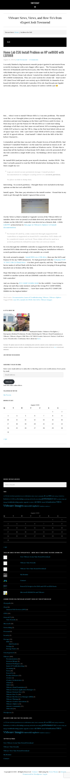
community (41, 496)
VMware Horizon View (14, 692)
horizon (6, 499)
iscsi (16, 499)
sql (65, 499)
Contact (23, 580)
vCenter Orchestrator (14, 680)
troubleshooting (13, 502)
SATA (38, 300)
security (59, 499)
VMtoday (35, 3)
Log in (45, 774)
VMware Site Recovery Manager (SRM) (19, 697)
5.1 (6, 496)
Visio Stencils (10, 620)
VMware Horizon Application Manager (19, 690)
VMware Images (46, 300)
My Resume (24, 574)
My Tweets (7, 395)
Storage (6, 639)
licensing (20, 499)
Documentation (18, 297)
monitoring (26, 499)
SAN (55, 499)
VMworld (9, 708)
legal (55, 347)
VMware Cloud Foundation (15, 687)
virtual (43, 502)
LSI (26, 300)
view (39, 502)
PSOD (30, 300)
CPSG (5, 613)
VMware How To (12, 694)
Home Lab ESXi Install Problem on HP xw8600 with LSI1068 (33, 54)
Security (6, 635)
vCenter (9, 678)
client (32, 496)
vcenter (31, 502)
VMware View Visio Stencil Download (33, 569)
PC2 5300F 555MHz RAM (28, 283)
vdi (35, 502)
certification (27, 496)
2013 (11, 496)
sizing (62, 499)
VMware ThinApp (12, 699)
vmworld (28, 506)
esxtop (56, 496)
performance (47, 499)
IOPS (12, 499)
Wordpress (7, 712)
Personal (6, 631)
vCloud (8, 682)
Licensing (9, 668)
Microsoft (6, 623)
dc (45, 496)
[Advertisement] (17, 462)
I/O (10, 499)
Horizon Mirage (11, 661)
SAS (34, 300)
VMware (46, 297)
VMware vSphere (55, 297)
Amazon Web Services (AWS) (16, 609)
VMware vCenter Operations (16, 701)
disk (47, 496)
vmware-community (13, 706)
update (21, 502)
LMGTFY (6, 225)
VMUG (58, 502)
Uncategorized (8, 653)
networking (38, 499)
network (32, 499)
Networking (7, 627)
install (22, 300)
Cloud (5, 607)
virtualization (50, 502)
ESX (49, 496)
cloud (35, 496)
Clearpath (6, 603)
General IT (7, 617)
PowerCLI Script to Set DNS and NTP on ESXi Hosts (38, 586)
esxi (14, 300)
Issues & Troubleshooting (33, 297)
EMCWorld (12, 644)
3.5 (4, 496)
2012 (8, 496)
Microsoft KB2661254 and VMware (32, 592)
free (63, 496)
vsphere (35, 506)
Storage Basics (11, 649)
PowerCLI (9, 673)
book (22, 496)
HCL (18, 300)
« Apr (5, 439)
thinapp (5, 502)
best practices (16, 496)
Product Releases (12, 675)
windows (42, 506)
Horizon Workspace (13, 664)
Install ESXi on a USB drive (36, 257)
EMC (7, 641)
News (8, 671)
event (60, 496)
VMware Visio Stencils (28, 563)
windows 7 (47, 506)
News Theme (53, 772)
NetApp (9, 646)
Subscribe (9, 382)
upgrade (26, 502)
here (39, 339)
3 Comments (33, 60)
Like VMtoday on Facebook (11, 355)
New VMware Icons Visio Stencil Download (35, 557)
